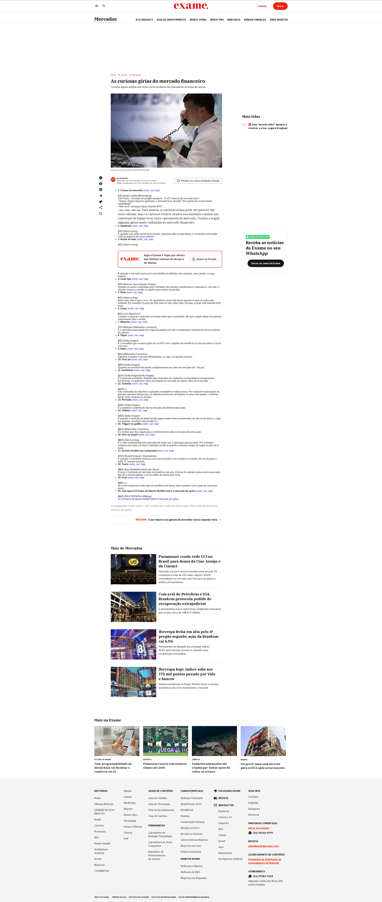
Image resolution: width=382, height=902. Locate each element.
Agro (221, 846)
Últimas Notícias (103, 804)
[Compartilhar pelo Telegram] (101, 195)
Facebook (253, 814)
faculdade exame (229, 790)
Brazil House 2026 (191, 804)
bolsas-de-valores (162, 506)
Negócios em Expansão (194, 878)
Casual (127, 796)
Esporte (128, 808)
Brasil (97, 819)
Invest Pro (217, 19)
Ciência (128, 832)
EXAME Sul (187, 810)
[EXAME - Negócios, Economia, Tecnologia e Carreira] (191, 6)
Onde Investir (279, 19)
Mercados (105, 19)
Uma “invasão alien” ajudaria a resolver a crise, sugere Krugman (267, 126)
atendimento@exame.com (263, 846)
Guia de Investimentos (171, 19)
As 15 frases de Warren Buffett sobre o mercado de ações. (148, 499)
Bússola (185, 815)
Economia (99, 831)
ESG (96, 837)
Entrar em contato (258, 828)
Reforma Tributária (192, 798)
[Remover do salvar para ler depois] (101, 213)
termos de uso (119, 897)
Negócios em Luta (191, 845)
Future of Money (133, 826)
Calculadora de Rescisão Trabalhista (160, 834)
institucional (101, 897)
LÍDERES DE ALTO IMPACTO (104, 812)
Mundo (128, 790)
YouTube (253, 796)
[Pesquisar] (103, 6)
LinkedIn (253, 802)
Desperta (223, 823)
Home (113, 75)
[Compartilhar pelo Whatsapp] (101, 178)
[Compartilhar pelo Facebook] (101, 183)
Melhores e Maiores (192, 866)
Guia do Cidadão (157, 798)
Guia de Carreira (157, 815)
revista (223, 798)
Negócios (99, 864)
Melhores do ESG (190, 872)
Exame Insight (102, 843)
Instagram (254, 808)
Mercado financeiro (203, 506)
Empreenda (225, 852)
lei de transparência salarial (194, 897)
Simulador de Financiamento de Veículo (156, 855)
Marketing (129, 802)
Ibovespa (182, 506)
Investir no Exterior (192, 833)
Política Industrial (191, 851)
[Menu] (96, 6)
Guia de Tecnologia (159, 804)
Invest (124, 75)
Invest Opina (198, 19)
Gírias (115, 509)
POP (126, 838)
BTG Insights (144, 19)
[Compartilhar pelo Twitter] (101, 201)
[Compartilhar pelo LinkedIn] (101, 189)
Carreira (99, 825)
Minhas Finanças (255, 19)
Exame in (223, 811)
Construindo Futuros (192, 821)
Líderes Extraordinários (194, 839)
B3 (147, 506)
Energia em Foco (190, 827)
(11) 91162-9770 (263, 832)
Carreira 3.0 (225, 817)
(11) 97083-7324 (263, 876)
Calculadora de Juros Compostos (160, 844)
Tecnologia (130, 820)
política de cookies (139, 897)
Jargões (126, 509)
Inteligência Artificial (101, 851)
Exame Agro (131, 814)
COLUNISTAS (101, 870)
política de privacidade (163, 897)
